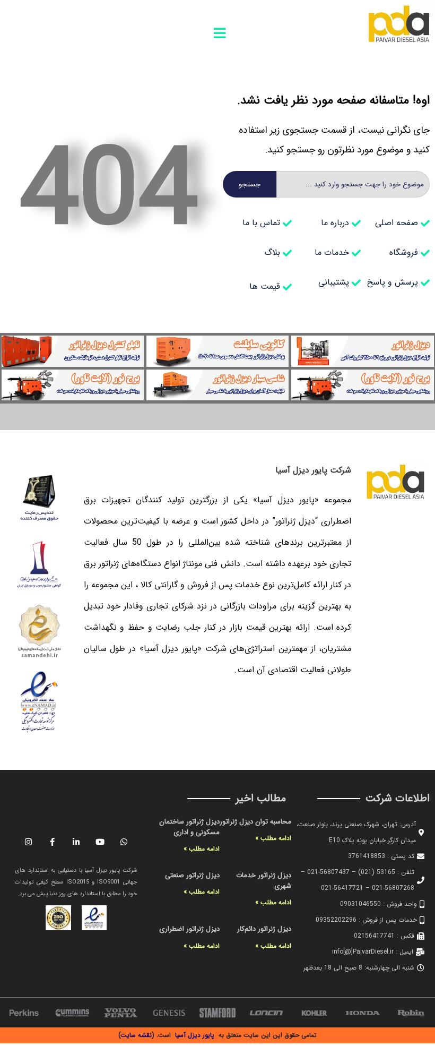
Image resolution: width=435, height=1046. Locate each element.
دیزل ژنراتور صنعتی (192, 875)
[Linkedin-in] (76, 841)
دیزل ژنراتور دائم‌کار (264, 928)
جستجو (249, 184)
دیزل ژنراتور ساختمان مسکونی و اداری (189, 827)
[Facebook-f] (52, 841)
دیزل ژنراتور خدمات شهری (263, 880)
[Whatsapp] (124, 841)
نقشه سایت (136, 1035)
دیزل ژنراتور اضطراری (189, 928)
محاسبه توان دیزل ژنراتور (255, 821)
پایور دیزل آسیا (194, 1035)
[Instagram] (28, 841)
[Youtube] (100, 841)
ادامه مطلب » (273, 838)
